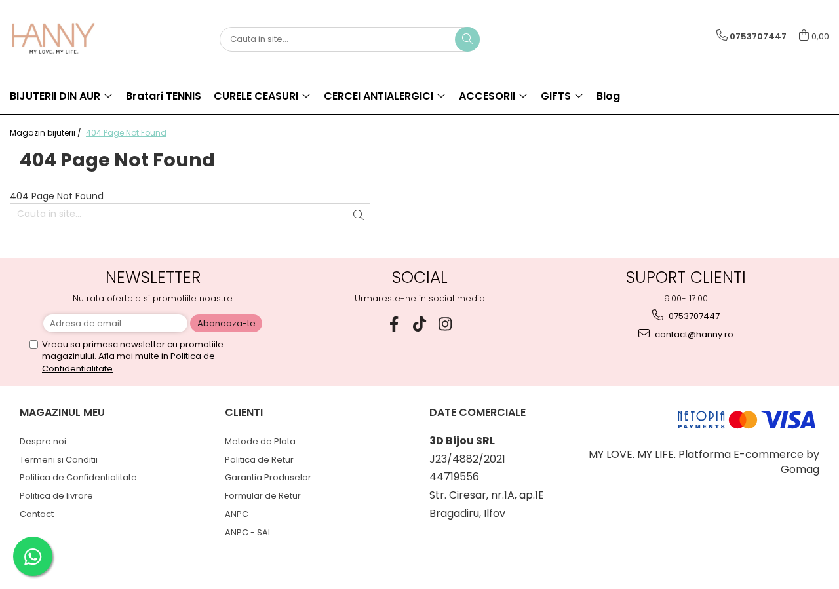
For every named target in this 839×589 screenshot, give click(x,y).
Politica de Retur (259, 459)
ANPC (236, 514)
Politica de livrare (56, 495)
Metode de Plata (260, 441)
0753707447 (693, 316)
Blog (608, 96)
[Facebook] (394, 324)
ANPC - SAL (248, 532)
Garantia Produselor (268, 477)
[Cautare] (467, 39)
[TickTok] (419, 324)
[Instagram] (445, 324)
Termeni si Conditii (59, 459)
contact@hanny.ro (693, 334)
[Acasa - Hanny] (75, 39)
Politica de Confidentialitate (78, 477)
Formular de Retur (263, 495)
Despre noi (43, 441)
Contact (37, 514)
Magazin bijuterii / (46, 132)
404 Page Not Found (126, 132)
